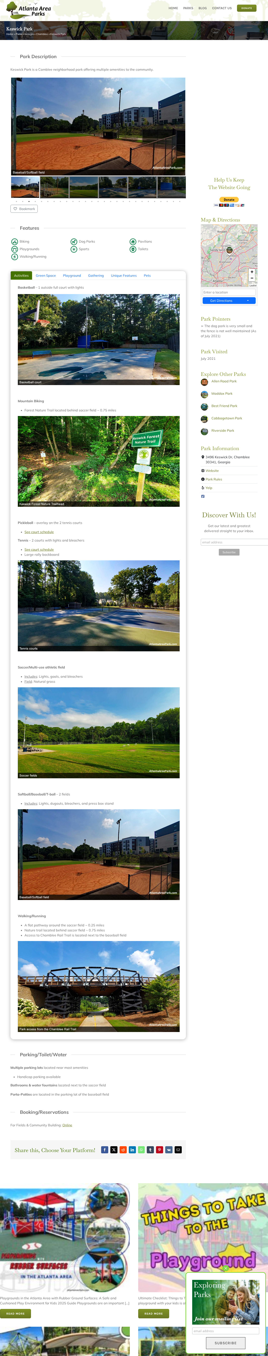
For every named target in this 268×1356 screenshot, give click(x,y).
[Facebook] (203, 496)
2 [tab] (23, 202)
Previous (14, 187)
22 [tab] (148, 202)
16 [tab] (111, 202)
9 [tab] (67, 202)
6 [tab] (48, 202)
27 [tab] (180, 202)
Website (212, 471)
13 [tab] (92, 202)
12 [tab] (86, 202)
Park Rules (214, 479)
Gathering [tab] (96, 275)
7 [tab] (54, 202)
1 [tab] (16, 202)
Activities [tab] (21, 275)
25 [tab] (167, 202)
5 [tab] (42, 202)
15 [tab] (104, 202)
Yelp (209, 488)
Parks (19, 34)
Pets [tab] (147, 275)
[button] (252, 272)
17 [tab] (117, 202)
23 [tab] (155, 202)
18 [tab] (123, 202)
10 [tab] (73, 202)
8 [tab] (60, 202)
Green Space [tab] (46, 275)
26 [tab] (173, 202)
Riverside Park (222, 430)
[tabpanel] (25, 187)
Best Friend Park (224, 406)
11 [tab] (79, 202)
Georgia (29, 34)
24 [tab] (161, 202)
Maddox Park (221, 393)
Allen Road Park (224, 381)
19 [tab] (130, 202)
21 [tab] (142, 202)
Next (182, 187)
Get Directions (221, 300)
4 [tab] (35, 202)
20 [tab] (136, 202)
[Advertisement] (229, 104)
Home (9, 34)
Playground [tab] (72, 275)
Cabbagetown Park (226, 418)
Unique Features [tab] (124, 275)
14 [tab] (98, 202)
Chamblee (42, 34)
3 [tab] (29, 202)
